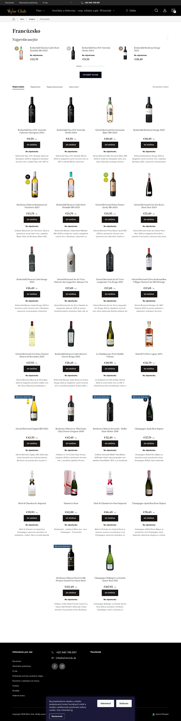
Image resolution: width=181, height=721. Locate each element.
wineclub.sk (62, 666)
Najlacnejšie (18, 86)
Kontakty (15, 690)
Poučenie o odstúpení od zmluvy (25, 681)
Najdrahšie (35, 86)
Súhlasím (124, 703)
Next (167, 37)
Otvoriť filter (90, 75)
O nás (45, 2)
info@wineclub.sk (66, 658)
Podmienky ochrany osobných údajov (27, 676)
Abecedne (74, 86)
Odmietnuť (106, 703)
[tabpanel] (38, 53)
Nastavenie (57, 716)
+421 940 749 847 (66, 652)
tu (72, 710)
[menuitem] (40, 10)
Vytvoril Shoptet (162, 714)
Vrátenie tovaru (18, 695)
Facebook (55, 666)
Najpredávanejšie (55, 86)
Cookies (15, 685)
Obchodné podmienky (28, 2)
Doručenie (9, 2)
